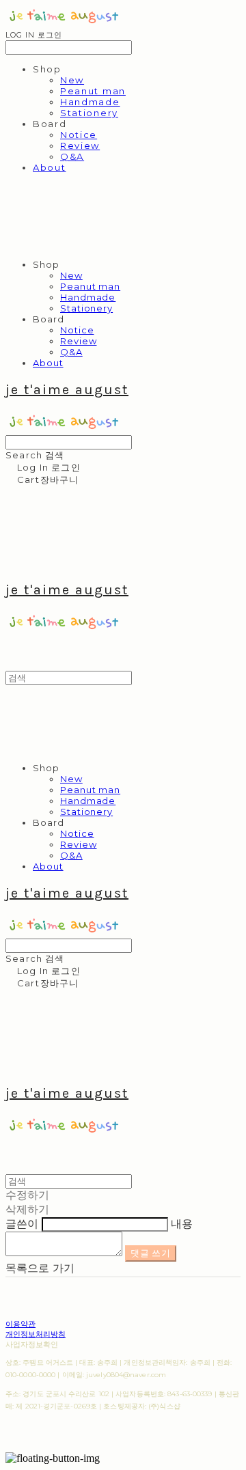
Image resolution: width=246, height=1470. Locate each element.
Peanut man (93, 90)
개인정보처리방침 (35, 1334)
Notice (78, 134)
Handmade (90, 101)
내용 (182, 1223)
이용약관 (20, 1324)
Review (80, 145)
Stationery (89, 112)
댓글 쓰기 (150, 1252)
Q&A (72, 156)
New (72, 79)
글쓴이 (21, 1223)
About (49, 167)
